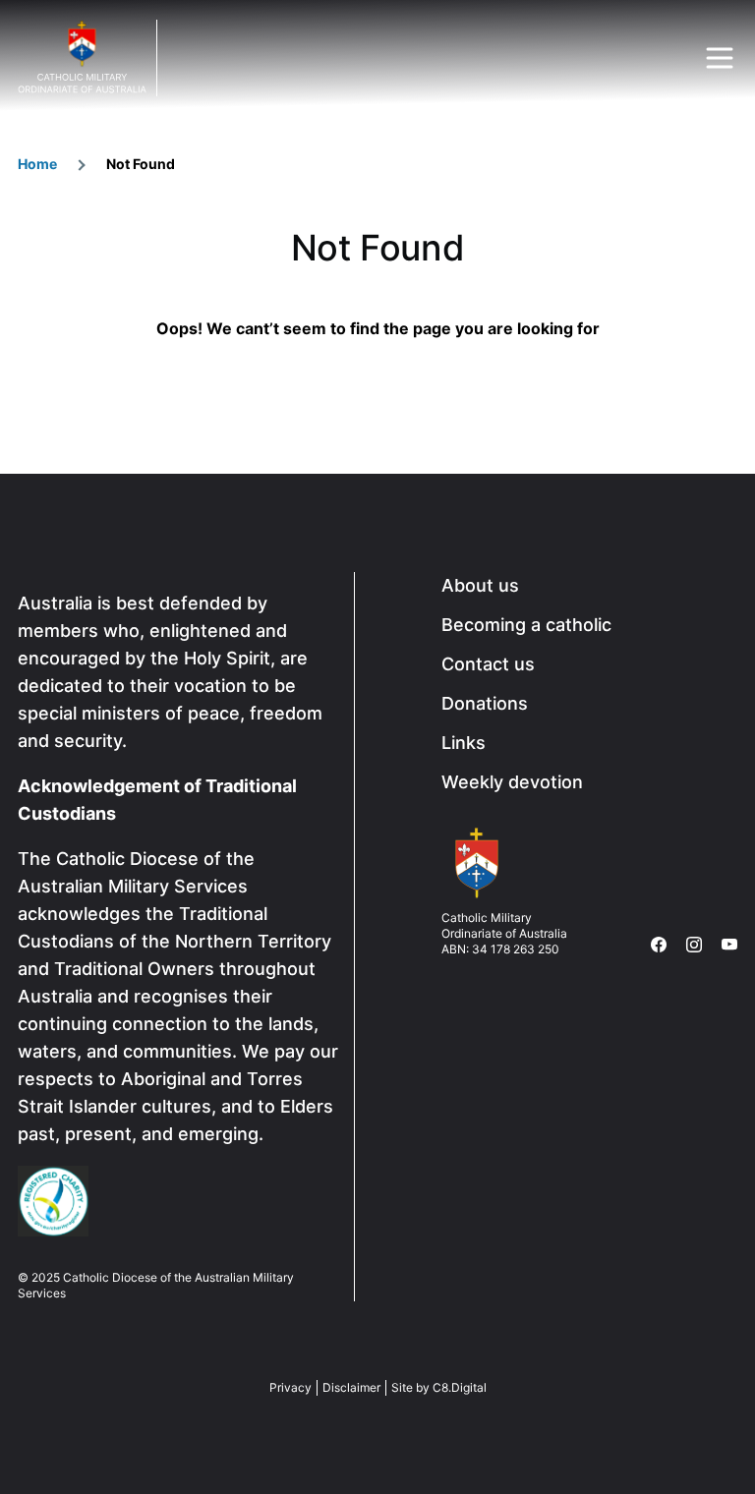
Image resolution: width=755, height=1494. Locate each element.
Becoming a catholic (526, 624)
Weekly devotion (512, 782)
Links (463, 742)
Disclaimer (351, 1387)
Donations (484, 703)
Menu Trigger (719, 58)
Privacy (290, 1387)
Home (37, 163)
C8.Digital (460, 1387)
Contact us (488, 664)
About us (480, 585)
